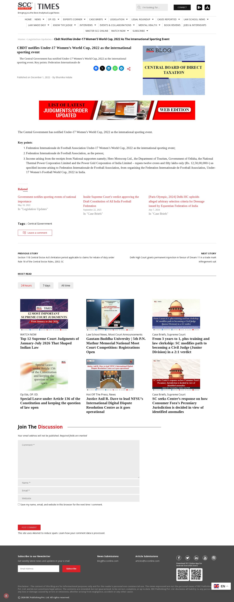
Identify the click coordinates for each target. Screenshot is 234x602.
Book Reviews (172, 25)
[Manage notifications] (6, 595)
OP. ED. (52, 19)
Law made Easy (37, 25)
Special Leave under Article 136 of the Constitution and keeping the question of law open (50, 403)
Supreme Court (176, 334)
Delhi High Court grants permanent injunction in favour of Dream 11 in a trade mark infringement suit (173, 257)
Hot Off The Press (97, 394)
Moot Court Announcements (125, 334)
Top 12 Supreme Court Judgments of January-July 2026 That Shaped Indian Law (49, 343)
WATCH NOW (118, 30)
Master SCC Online (96, 30)
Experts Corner (72, 19)
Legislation (117, 19)
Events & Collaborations (115, 25)
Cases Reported (167, 19)
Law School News (194, 19)
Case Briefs (96, 19)
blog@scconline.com (107, 560)
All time (65, 285)
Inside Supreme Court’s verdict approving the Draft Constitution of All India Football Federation (111, 201)
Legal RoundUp (140, 19)
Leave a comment (37, 232)
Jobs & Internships (195, 25)
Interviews (86, 25)
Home (28, 19)
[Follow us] (178, 558)
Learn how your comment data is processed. (82, 533)
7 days (46, 285)
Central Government (40, 223)
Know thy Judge (62, 25)
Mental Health (147, 25)
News (38, 19)
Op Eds (24, 394)
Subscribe (139, 30)
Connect (182, 7)
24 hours (26, 285)
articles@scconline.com (147, 560)
